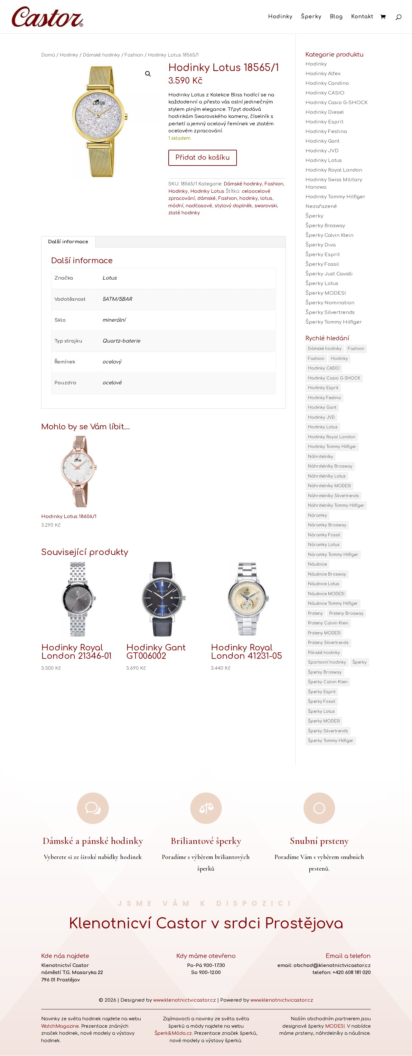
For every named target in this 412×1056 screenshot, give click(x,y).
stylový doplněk (233, 205)
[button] (148, 74)
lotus (266, 198)
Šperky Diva (320, 245)
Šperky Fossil (322, 264)
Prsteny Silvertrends (328, 642)
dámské (206, 198)
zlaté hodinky (184, 212)
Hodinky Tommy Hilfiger (335, 197)
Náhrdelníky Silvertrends (333, 496)
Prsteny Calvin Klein (328, 623)
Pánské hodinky (324, 652)
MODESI (335, 1026)
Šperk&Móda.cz (173, 1033)
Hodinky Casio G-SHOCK (336, 102)
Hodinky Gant (322, 141)
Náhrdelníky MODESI (329, 486)
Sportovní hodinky (327, 662)
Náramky (317, 515)
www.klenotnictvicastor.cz (184, 1000)
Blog (336, 17)
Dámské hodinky (101, 55)
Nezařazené (321, 206)
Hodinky (280, 17)
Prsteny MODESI (324, 633)
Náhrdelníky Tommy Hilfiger (336, 505)
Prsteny (315, 613)
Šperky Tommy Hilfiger (333, 322)
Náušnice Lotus (323, 584)
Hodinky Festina (326, 131)
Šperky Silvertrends (330, 312)
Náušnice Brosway (327, 574)
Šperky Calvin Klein (329, 235)
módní (175, 205)
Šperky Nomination (329, 303)
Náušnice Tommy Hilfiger (333, 603)
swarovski (266, 205)
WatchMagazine (60, 1026)
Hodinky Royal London (333, 170)
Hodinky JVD (322, 151)
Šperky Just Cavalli (329, 274)
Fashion (134, 55)
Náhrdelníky (320, 456)
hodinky (248, 198)
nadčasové (199, 205)
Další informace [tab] (68, 242)
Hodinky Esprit (324, 122)
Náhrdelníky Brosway (330, 466)
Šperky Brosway (325, 225)
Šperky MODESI (325, 293)
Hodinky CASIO (324, 93)
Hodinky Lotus (207, 191)
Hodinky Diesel (324, 112)
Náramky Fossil (324, 535)
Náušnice (317, 564)
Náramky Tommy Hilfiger (333, 554)
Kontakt (362, 17)
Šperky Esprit (322, 254)
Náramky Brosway (327, 525)
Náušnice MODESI (326, 594)
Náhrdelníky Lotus (327, 476)
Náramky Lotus (324, 544)
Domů (48, 55)
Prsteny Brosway (346, 613)
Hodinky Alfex (323, 73)
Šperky (311, 17)
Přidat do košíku (202, 157)
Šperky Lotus (321, 283)
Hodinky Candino (327, 83)
